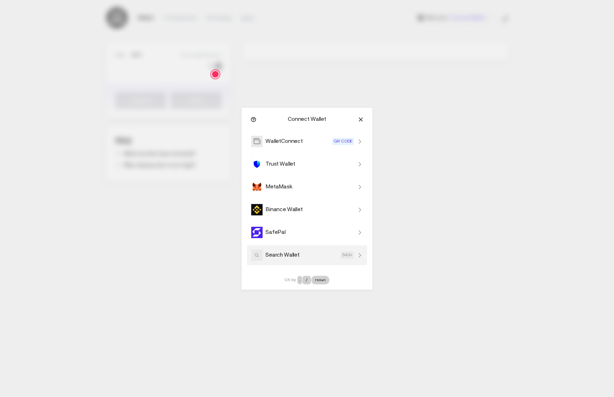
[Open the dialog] (215, 74)
